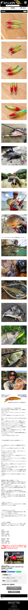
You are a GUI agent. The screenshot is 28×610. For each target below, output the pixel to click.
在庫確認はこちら (7, 574)
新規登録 (13, 7)
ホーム (9, 601)
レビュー (3, 595)
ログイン (4, 7)
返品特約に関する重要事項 (8, 584)
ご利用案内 (18, 602)
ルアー (25, 11)
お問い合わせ (23, 7)
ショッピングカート (16, 601)
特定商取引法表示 (11, 602)
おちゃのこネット (16, 609)
